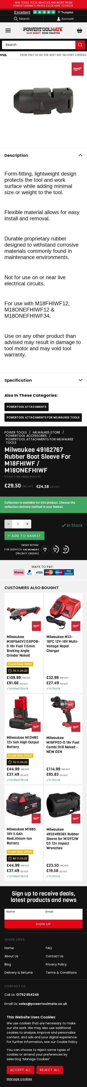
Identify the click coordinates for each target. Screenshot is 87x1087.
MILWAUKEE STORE (46, 432)
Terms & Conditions (61, 972)
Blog (7, 964)
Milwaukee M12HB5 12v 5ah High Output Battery (23, 742)
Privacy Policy (56, 964)
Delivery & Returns (18, 972)
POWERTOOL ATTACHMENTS (26, 407)
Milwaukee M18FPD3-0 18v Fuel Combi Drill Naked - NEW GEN (62, 744)
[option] (43, 55)
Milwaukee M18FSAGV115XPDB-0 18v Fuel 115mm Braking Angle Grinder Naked (23, 646)
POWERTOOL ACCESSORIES (26, 435)
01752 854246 (27, 994)
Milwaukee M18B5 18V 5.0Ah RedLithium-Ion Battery (21, 836)
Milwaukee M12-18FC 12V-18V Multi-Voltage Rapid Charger (62, 643)
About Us (11, 956)
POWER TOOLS (15, 432)
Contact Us (54, 956)
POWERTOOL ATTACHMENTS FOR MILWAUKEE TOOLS (43, 417)
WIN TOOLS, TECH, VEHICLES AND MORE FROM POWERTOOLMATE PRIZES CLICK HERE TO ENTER (43, 4)
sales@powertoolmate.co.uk (43, 1004)
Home (9, 948)
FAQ (49, 948)
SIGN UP (43, 924)
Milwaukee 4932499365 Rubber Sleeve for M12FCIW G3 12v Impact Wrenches (62, 838)
